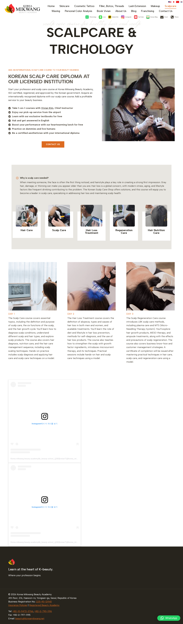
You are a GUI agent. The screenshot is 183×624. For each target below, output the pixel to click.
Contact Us (165, 11)
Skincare (64, 6)
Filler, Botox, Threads (111, 6)
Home (51, 6)
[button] (168, 618)
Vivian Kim (47, 108)
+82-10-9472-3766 (22, 611)
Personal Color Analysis (78, 11)
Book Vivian (104, 11)
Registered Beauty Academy (44, 605)
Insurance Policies (17, 605)
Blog (133, 11)
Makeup (155, 6)
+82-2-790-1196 (43, 611)
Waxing (56, 11)
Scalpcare (170, 6)
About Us (120, 11)
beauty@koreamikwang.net (29, 618)
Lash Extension (137, 6)
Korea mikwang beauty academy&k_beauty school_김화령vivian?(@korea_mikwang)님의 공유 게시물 (54, 459)
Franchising (147, 11)
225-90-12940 (44, 601)
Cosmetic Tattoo (84, 6)
